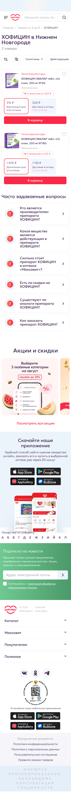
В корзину (35, 120)
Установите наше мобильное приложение (35, 708)
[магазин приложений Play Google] (49, 471)
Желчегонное (29, 87)
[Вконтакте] (24, 673)
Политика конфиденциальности (35, 744)
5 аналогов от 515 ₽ (38, 153)
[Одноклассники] (35, 673)
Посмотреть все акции (36, 423)
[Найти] (64, 17)
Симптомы (32, 59)
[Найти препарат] (45, 17)
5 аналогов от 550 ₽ (39, 93)
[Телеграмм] (46, 673)
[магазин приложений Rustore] (49, 481)
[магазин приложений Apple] (22, 471)
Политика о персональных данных (35, 749)
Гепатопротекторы (33, 74)
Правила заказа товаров (35, 760)
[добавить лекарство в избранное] (64, 73)
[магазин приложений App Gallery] (22, 481)
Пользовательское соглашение (35, 754)
